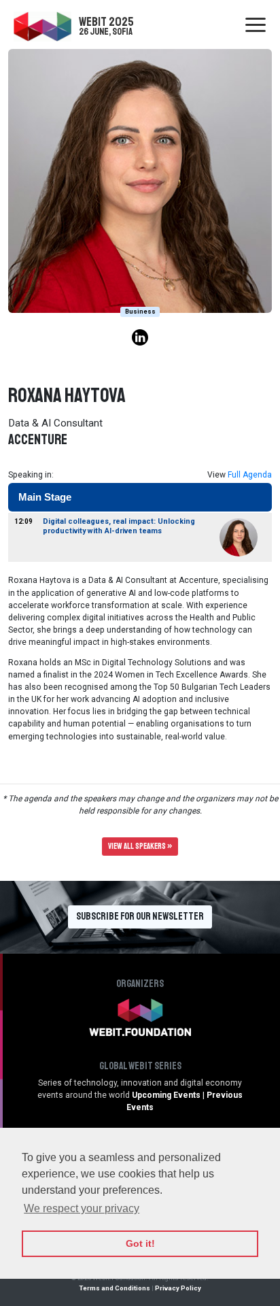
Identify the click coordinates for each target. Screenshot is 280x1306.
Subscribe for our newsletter (140, 916)
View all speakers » (140, 846)
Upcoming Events (166, 1095)
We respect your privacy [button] (81, 1208)
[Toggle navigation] (255, 25)
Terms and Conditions (114, 1288)
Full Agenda (250, 475)
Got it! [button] (140, 1243)
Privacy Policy (178, 1288)
